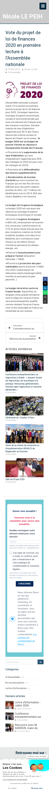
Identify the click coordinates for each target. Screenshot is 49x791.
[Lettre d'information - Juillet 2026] (9, 705)
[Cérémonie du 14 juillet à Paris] (24, 405)
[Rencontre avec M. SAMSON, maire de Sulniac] (9, 728)
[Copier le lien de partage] (45, 301)
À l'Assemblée (12, 677)
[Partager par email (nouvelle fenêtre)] (45, 297)
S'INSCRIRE (24, 584)
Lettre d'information (15, 688)
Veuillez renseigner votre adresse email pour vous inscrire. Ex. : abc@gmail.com (24, 547)
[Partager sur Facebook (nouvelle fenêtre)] (45, 279)
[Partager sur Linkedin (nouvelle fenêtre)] (45, 288)
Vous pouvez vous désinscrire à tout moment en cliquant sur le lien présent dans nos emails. (23, 575)
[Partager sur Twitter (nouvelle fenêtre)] (45, 283)
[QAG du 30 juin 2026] (24, 467)
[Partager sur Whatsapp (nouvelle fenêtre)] (45, 292)
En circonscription (14, 682)
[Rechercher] (41, 662)
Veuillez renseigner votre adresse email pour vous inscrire (22, 533)
